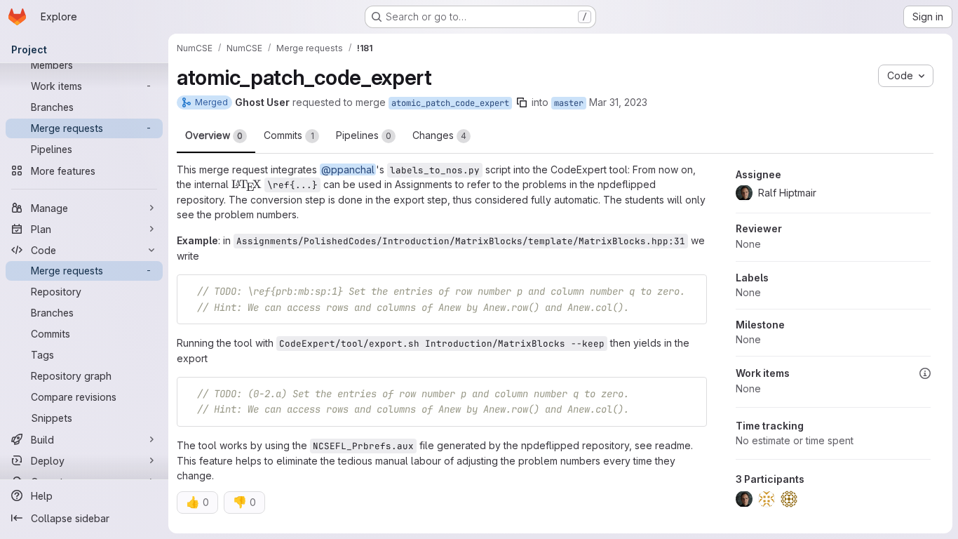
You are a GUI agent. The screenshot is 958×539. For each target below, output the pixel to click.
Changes (439, 135)
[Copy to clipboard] (690, 291)
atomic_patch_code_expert (450, 103)
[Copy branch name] (521, 102)
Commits (289, 135)
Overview (214, 135)
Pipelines (363, 135)
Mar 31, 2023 (618, 102)
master (568, 103)
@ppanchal (348, 169)
